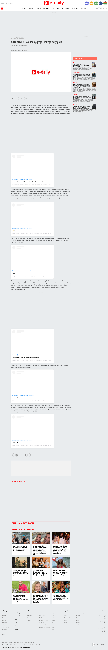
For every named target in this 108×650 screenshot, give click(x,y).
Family (53, 624)
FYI (27, 622)
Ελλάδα (4, 615)
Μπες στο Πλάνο (30, 613)
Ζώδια (16, 623)
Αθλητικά (4, 624)
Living (53, 629)
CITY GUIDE (65, 8)
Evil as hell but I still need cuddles (21, 398)
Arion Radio (32, 644)
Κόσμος (4, 617)
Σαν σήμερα (18, 613)
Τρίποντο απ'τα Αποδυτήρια (42, 614)
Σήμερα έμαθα (18, 614)
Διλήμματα (29, 615)
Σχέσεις (53, 620)
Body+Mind (54, 613)
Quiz (16, 625)
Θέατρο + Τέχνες (68, 617)
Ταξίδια (53, 617)
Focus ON (29, 620)
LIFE (58, 8)
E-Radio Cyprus (17, 644)
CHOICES (82, 8)
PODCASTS (45, 8)
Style (53, 632)
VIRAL (52, 8)
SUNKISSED (16, 442)
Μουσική (78, 615)
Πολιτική (4, 620)
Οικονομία (4, 622)
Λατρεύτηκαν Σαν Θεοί (44, 627)
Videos (28, 611)
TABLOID (20, 38)
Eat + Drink (66, 613)
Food (53, 615)
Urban (65, 620)
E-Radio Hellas (9, 644)
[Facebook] (12, 98)
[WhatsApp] (17, 98)
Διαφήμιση (11, 642)
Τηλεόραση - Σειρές (80, 613)
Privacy (25, 642)
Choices (17, 629)
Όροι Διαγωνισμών (18, 642)
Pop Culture (79, 611)
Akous (44, 644)
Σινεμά (77, 617)
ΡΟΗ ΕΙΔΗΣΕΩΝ (78, 58)
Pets (53, 627)
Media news (18, 621)
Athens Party (39, 644)
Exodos (65, 615)
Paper (77, 620)
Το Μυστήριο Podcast (44, 617)
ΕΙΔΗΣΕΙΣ (24, 8)
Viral (16, 619)
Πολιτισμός (4, 629)
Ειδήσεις (4, 611)
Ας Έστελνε (41, 622)
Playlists (78, 624)
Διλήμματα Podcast (43, 620)
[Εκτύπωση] (26, 98)
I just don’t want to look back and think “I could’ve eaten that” (28, 181)
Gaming (78, 622)
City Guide (66, 611)
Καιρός (3, 634)
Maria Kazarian (38, 184)
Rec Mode (29, 617)
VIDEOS (38, 8)
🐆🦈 (14, 230)
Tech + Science (5, 627)
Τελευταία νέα (5, 613)
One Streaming (25, 644)
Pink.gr (4, 644)
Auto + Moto (5, 632)
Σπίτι (53, 622)
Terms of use (31, 642)
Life (53, 611)
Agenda (65, 622)
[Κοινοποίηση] (30, 98)
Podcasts (41, 611)
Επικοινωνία (5, 642)
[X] (21, 98)
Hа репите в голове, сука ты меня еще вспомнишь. (26, 357)
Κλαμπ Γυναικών (42, 624)
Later (14, 273)
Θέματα (17, 611)
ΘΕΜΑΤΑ (31, 8)
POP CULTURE (74, 8)
